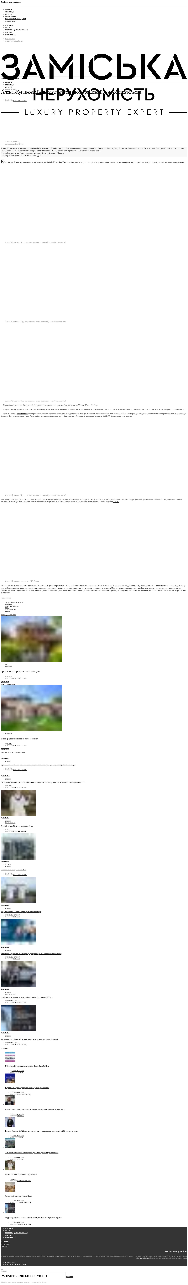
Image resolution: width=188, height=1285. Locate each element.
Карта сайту (10, 34)
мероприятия (22, 414)
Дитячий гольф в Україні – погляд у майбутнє (17, 826)
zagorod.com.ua (144, 1258)
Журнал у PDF (10, 39)
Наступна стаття (8, 684)
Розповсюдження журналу (16, 30)
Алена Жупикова (11, 606)
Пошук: (4, 1271)
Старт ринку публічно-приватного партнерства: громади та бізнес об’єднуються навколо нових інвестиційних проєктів (43, 782)
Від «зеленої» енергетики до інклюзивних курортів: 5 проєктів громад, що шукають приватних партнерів (38, 765)
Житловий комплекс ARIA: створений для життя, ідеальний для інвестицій (31, 1153)
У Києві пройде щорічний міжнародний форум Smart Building (27, 1066)
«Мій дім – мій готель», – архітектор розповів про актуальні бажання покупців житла (35, 1109)
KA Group (8, 604)
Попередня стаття (8, 615)
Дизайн (8, 14)
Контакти (9, 25)
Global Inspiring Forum (58, 162)
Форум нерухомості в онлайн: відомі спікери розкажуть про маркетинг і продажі (29, 1039)
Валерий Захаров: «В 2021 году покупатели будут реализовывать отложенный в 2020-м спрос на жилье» (42, 1131)
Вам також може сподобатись (13, 752)
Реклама (8, 32)
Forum (116, 502)
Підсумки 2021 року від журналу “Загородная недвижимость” (27, 1088)
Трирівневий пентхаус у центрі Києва (18, 1196)
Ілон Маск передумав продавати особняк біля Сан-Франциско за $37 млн (26, 997)
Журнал (8, 865)
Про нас (8, 28)
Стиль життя (10, 16)
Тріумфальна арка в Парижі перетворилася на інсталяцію (21, 912)
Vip (6, 664)
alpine (9, 99)
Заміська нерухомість (10, 2)
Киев (7, 608)
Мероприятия (10, 609)
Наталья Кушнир (13, 915)
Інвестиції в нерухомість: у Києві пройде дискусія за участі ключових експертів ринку (31, 954)
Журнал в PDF (10, 21)
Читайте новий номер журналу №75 (13, 870)
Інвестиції (9, 12)
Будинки (8, 10)
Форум (7, 611)
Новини (8, 84)
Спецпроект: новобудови (15, 19)
